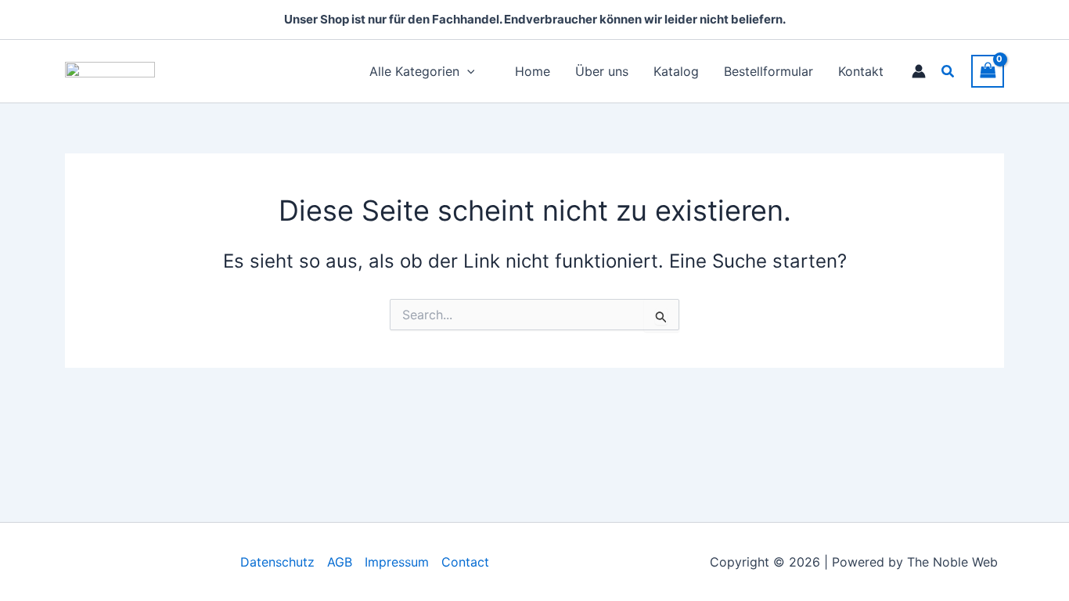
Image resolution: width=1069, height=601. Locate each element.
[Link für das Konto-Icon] (919, 71)
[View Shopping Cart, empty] (987, 71)
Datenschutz (277, 562)
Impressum (397, 562)
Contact (465, 562)
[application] (467, 71)
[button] (948, 71)
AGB (339, 562)
